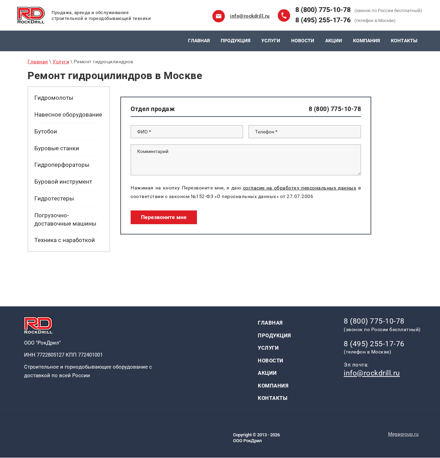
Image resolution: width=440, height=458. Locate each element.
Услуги (61, 61)
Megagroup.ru (403, 434)
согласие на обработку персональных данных (299, 187)
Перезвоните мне (164, 217)
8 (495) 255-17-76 (323, 20)
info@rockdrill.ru (250, 16)
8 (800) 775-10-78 (323, 10)
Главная (38, 61)
